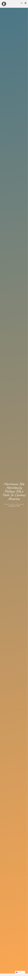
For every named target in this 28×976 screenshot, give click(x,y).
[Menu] (25, 2)
